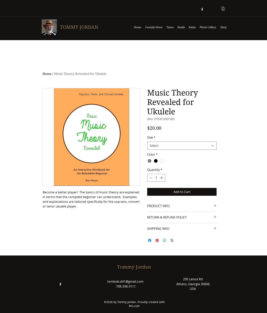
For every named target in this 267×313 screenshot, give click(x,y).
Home (47, 74)
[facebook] (202, 9)
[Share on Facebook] (149, 240)
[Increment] (162, 177)
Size (151, 137)
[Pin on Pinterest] (157, 240)
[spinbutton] (156, 177)
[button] (223, 8)
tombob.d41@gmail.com (125, 281)
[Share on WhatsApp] (164, 240)
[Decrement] (150, 177)
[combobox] (182, 146)
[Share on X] (172, 240)
